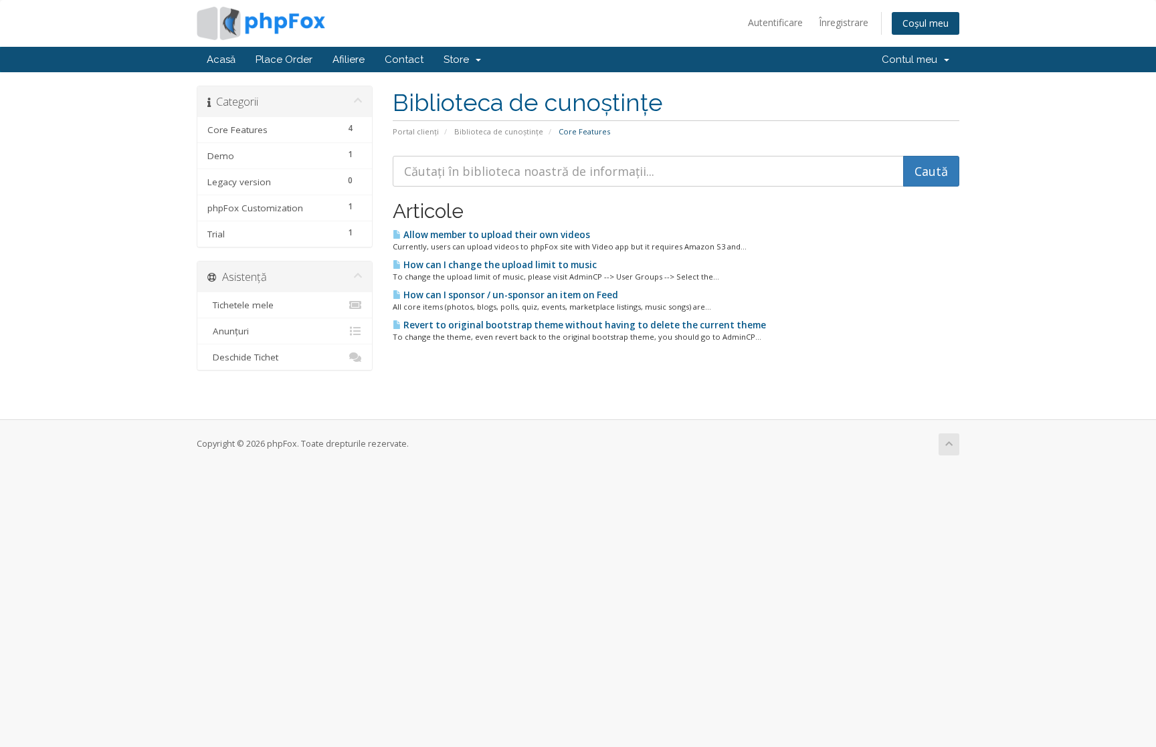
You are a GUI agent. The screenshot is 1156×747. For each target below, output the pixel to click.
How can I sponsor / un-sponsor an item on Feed (509, 295)
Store (459, 60)
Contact (404, 60)
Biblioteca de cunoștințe (498, 131)
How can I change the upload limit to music (499, 265)
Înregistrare (843, 22)
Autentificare (775, 22)
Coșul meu (925, 23)
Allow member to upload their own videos (495, 235)
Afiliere (348, 60)
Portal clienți (416, 131)
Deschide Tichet (242, 357)
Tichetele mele (240, 305)
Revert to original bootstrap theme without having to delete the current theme (583, 325)
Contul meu (912, 60)
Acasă (221, 60)
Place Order (284, 60)
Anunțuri (228, 331)
